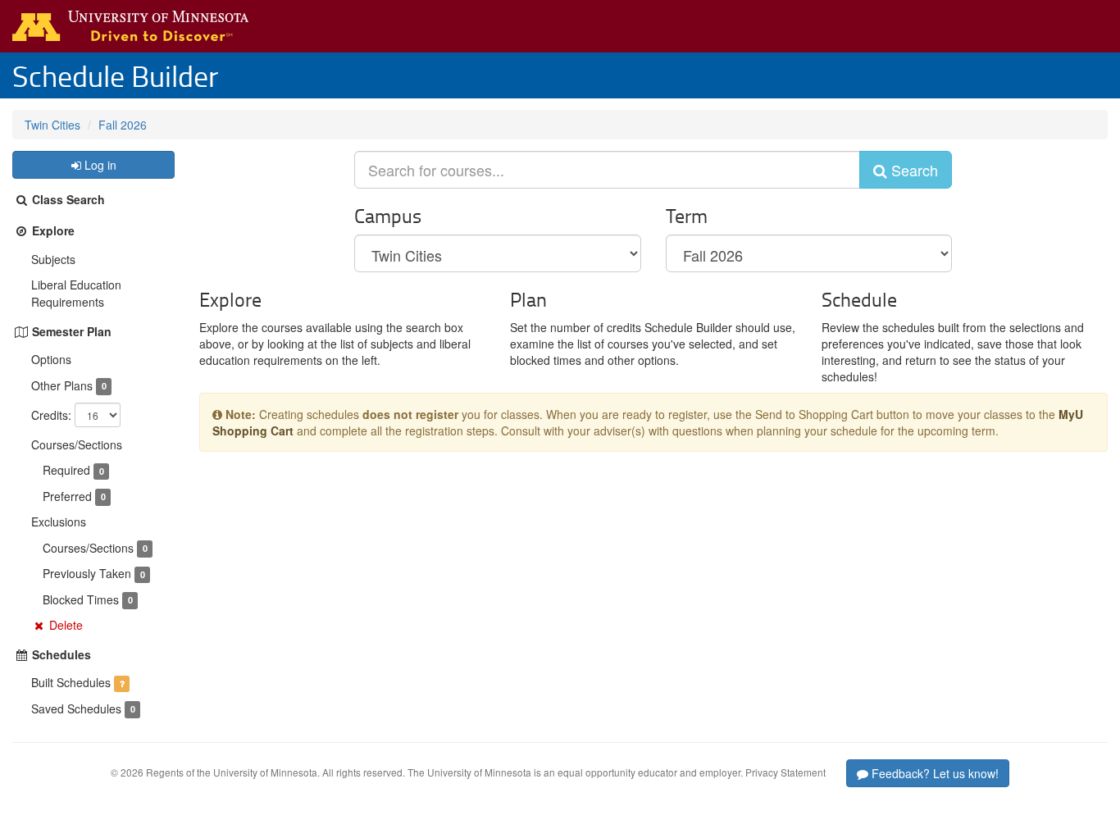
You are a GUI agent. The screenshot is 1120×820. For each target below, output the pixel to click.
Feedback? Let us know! (933, 773)
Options (51, 359)
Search (912, 169)
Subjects (53, 259)
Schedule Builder (115, 75)
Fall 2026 (122, 124)
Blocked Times (81, 599)
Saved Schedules (76, 708)
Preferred (67, 496)
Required (66, 470)
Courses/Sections (76, 444)
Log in (98, 165)
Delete (66, 625)
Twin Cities (52, 124)
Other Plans (62, 385)
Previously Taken (87, 573)
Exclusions (58, 521)
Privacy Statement (785, 772)
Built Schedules (71, 682)
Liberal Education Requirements (76, 293)
